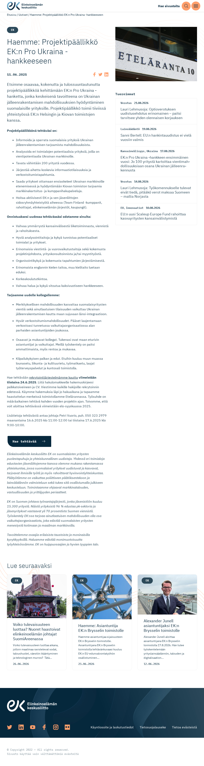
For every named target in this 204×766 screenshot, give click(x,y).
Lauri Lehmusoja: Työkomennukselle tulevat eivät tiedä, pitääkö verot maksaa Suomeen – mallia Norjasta (156, 192)
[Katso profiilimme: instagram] (55, 727)
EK (12, 30)
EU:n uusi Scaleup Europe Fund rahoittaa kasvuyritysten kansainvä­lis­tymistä (153, 216)
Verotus (126, 103)
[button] (186, 6)
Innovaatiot (134, 208)
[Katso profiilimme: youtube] (32, 727)
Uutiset (23, 15)
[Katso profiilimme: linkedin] (21, 727)
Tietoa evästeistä (184, 727)
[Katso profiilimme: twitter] (9, 727)
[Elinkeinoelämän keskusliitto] (32, 705)
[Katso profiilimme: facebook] (44, 727)
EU (122, 208)
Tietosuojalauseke (153, 727)
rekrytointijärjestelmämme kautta (53, 377)
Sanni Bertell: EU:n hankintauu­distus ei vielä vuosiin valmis (156, 137)
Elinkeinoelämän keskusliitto (25, 6)
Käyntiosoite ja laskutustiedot (112, 727)
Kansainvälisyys (132, 151)
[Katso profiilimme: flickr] (67, 727)
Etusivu (11, 15)
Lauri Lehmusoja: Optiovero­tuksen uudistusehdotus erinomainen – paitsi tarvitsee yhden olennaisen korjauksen (151, 113)
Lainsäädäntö (130, 129)
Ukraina (152, 151)
